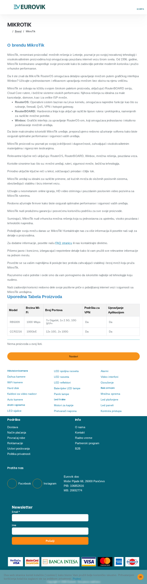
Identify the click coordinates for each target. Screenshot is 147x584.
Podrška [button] (13, 419)
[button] (6, 7)
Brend (18, 31)
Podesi (77, 578)
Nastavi (73, 356)
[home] (9, 31)
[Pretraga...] (131, 7)
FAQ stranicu (63, 243)
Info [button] (78, 419)
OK (140, 577)
